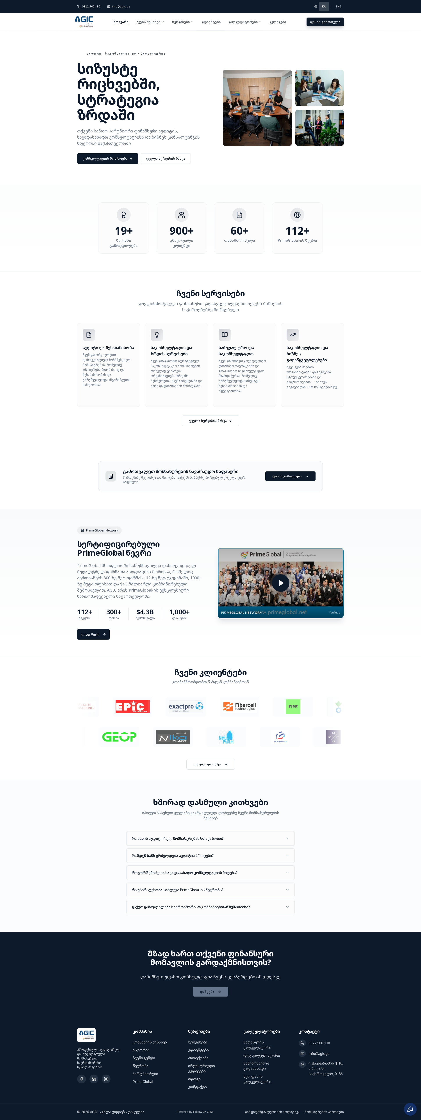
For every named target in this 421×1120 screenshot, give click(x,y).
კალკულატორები (243, 22)
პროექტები (198, 1058)
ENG (339, 6)
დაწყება (207, 992)
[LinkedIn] (93, 1079)
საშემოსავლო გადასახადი (256, 1066)
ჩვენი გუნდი (144, 1058)
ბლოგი (194, 1079)
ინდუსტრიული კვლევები (201, 1068)
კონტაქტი (197, 1086)
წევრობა (140, 1065)
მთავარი (121, 22)
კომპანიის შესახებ (150, 1042)
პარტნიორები (145, 1073)
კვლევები (277, 22)
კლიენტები (211, 22)
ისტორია (141, 1050)
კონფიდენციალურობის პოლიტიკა (272, 1112)
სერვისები (181, 22)
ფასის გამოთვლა (325, 22)
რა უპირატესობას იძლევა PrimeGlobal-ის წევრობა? (177, 889)
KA (324, 6)
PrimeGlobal (143, 1081)
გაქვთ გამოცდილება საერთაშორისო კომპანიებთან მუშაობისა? (191, 906)
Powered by (195, 1112)
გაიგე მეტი (90, 634)
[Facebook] (81, 1079)
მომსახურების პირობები (324, 1112)
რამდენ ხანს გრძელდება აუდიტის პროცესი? (173, 855)
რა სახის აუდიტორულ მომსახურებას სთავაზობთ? (178, 838)
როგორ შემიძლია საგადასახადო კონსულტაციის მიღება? (184, 872)
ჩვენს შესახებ (148, 22)
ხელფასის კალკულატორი (257, 1079)
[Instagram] (106, 1079)
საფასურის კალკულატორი (257, 1045)
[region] (210, 706)
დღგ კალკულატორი (261, 1055)
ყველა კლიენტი (207, 764)
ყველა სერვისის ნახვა (165, 158)
